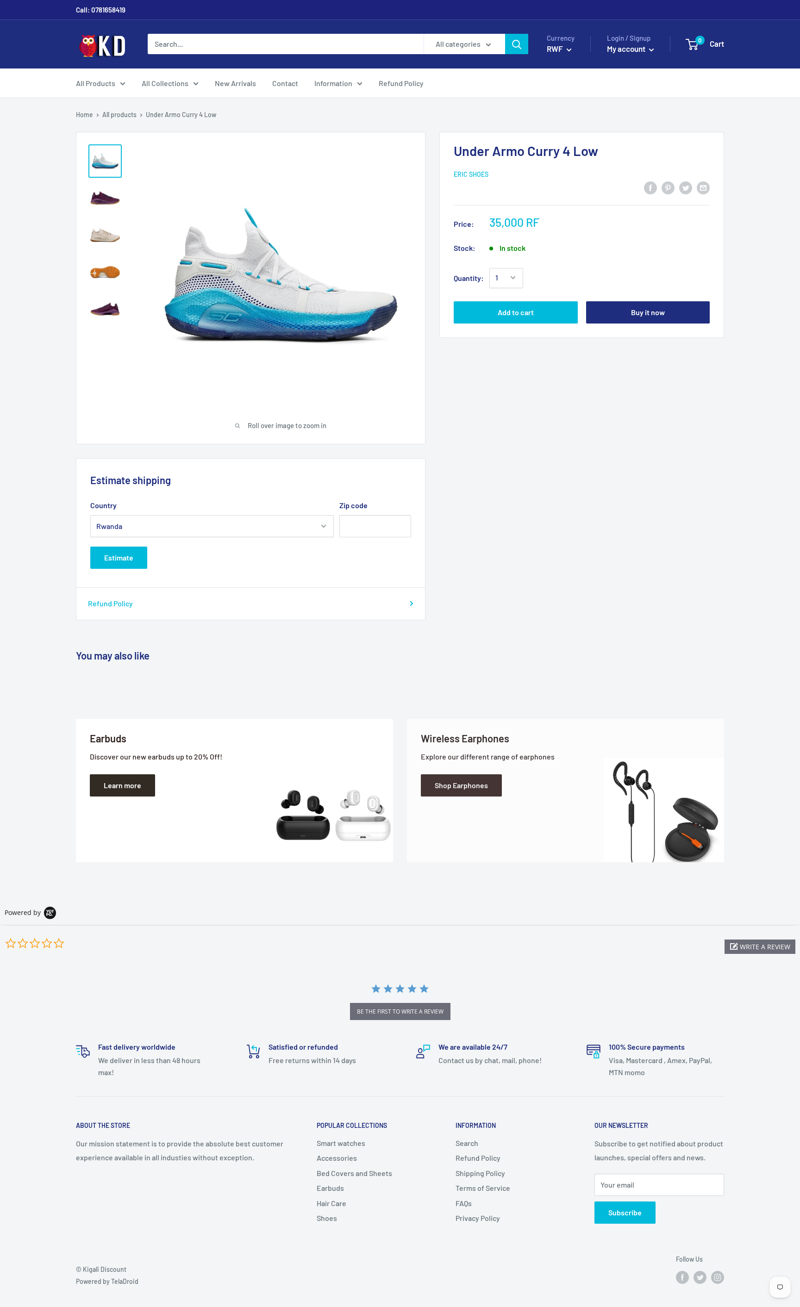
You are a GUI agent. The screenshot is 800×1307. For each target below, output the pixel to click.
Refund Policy (110, 603)
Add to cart (516, 311)
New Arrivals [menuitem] (235, 83)
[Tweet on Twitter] (685, 187)
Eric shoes (471, 174)
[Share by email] (703, 187)
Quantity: (469, 277)
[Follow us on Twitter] (700, 1277)
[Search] (516, 44)
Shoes (327, 1218)
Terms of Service (483, 1187)
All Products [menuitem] (95, 83)
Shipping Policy (480, 1173)
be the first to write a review (400, 1011)
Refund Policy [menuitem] (401, 83)
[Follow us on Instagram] (717, 1277)
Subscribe (625, 1212)
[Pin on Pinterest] (668, 187)
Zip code (353, 505)
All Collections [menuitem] (165, 83)
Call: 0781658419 (100, 10)
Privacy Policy (478, 1218)
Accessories (337, 1157)
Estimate (118, 557)
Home (84, 114)
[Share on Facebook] (650, 187)
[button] (760, 947)
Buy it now (648, 311)
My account (627, 48)
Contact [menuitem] (285, 83)
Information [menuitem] (333, 83)
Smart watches (341, 1143)
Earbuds (330, 1187)
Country (103, 505)
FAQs (464, 1203)
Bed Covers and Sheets (354, 1173)
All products (119, 114)
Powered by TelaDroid (107, 1281)
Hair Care (331, 1203)
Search (467, 1143)
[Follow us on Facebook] (682, 1277)
